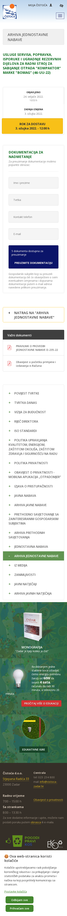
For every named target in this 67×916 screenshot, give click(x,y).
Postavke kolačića (15, 891)
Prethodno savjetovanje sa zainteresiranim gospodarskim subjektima (34, 518)
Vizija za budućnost (30, 412)
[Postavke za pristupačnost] (61, 5)
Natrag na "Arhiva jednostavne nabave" (34, 315)
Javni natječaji (25, 584)
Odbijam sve (19, 900)
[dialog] (33, 883)
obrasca (36, 822)
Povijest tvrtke (26, 393)
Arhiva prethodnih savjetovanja (27, 535)
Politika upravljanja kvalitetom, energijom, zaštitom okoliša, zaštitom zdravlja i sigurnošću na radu (33, 447)
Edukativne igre (33, 749)
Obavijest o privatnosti (48, 800)
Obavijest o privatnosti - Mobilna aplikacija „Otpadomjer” (35, 474)
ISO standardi (25, 431)
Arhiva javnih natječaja (33, 593)
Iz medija (20, 565)
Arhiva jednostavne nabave (36, 556)
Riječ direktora (26, 421)
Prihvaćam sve (19, 908)
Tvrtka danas (25, 403)
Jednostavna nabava (31, 547)
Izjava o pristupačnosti (33, 486)
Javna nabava (25, 496)
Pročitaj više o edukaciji (41, 703)
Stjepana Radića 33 (16, 779)
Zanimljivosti (25, 575)
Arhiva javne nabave (30, 505)
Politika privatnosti (31, 463)
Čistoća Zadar (10, 11)
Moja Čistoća (39, 5)
